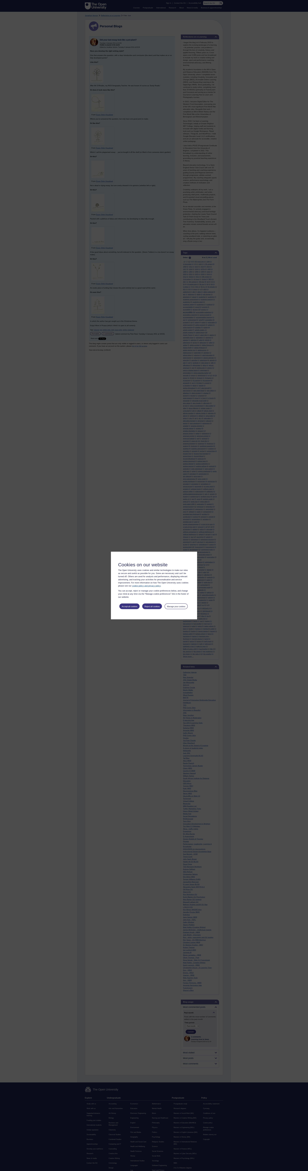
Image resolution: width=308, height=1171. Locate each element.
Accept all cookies (129, 607)
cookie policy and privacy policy (146, 586)
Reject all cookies (152, 607)
